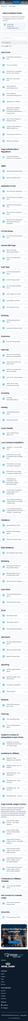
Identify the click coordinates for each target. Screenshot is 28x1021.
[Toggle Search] (23, 2)
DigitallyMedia (16, 1018)
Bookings (3, 996)
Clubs (2, 979)
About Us (3, 990)
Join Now (16, 2)
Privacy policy (23, 1015)
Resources (4, 6)
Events (2, 981)
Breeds (2, 974)
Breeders (3, 976)
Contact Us (12, 942)
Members (3, 984)
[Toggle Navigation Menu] (26, 2)
